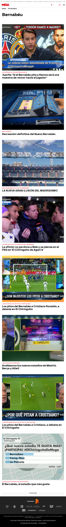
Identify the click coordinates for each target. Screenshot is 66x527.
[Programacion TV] (56, 5)
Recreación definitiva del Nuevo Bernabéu (28, 134)
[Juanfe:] (33, 47)
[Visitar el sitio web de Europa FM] (59, 506)
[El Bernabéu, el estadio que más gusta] (33, 457)
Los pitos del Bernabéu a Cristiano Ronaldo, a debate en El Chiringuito (30, 308)
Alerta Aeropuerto (18, 1)
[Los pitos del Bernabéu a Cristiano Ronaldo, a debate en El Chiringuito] (33, 279)
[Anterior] (1, 1)
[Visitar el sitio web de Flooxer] (42, 510)
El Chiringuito (28, 1)
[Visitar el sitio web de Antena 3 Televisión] (7, 506)
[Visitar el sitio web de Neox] (22, 506)
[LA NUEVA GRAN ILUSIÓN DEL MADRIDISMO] (33, 163)
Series (4, 8)
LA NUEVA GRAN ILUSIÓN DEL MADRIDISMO (30, 190)
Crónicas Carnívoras (49, 1)
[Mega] (9, 5)
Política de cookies (36, 520)
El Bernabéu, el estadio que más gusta (26, 484)
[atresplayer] (60, 5)
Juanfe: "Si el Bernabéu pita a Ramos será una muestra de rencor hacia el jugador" (30, 76)
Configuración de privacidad (28, 523)
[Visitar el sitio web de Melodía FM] (24, 510)
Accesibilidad (42, 523)
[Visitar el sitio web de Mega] (37, 506)
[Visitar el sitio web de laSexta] (15, 506)
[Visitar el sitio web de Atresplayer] (33, 510)
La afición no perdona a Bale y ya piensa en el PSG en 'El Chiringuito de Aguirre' (30, 248)
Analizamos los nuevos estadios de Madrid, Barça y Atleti (29, 367)
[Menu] (64, 5)
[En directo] (52, 5)
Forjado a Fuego (37, 1)
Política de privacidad (23, 520)
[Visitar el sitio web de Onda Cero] (51, 506)
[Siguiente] (64, 1)
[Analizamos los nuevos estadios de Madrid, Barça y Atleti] (33, 338)
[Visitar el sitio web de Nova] (29, 506)
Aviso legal (13, 520)
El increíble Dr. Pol (8, 1)
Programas (12, 8)
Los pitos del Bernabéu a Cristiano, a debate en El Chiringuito (32, 426)
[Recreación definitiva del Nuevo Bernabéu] (33, 107)
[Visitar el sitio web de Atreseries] (44, 506)
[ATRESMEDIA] (33, 501)
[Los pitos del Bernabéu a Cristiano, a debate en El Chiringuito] (33, 397)
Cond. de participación (49, 520)
